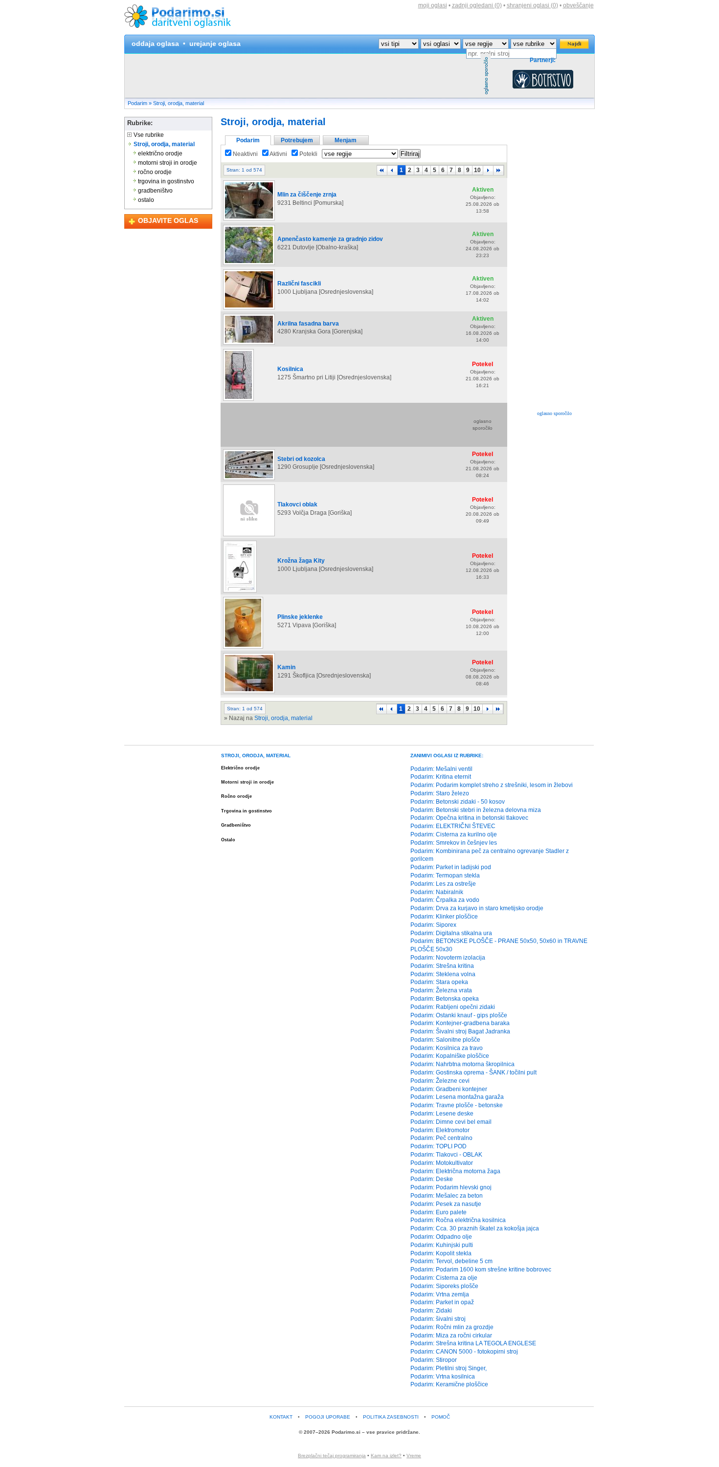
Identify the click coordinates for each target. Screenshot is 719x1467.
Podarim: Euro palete (438, 1212)
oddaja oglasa (155, 43)
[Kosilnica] (238, 400)
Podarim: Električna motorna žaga (455, 1171)
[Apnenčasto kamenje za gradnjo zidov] (249, 264)
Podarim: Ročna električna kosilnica (458, 1220)
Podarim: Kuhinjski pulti (441, 1245)
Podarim (137, 103)
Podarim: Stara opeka (439, 982)
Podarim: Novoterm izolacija (447, 957)
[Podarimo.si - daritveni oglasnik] (180, 32)
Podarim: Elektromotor (440, 1130)
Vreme (413, 1455)
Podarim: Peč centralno (441, 1138)
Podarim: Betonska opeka (444, 998)
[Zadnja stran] (498, 170)
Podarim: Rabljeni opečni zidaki (452, 1007)
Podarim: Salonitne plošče (445, 1039)
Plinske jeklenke (300, 616)
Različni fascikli (299, 283)
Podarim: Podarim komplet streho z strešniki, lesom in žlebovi (491, 785)
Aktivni (278, 154)
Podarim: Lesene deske (441, 1113)
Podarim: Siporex (433, 924)
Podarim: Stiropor (433, 1360)
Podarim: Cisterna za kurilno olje (453, 834)
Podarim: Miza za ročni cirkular (451, 1335)
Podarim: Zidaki (431, 1310)
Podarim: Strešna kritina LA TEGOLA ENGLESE (473, 1343)
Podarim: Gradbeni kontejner (448, 1089)
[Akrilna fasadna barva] (249, 344)
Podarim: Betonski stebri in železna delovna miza (475, 810)
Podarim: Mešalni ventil (441, 769)
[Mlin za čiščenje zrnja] (249, 220)
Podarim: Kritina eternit (440, 776)
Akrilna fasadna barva (308, 323)
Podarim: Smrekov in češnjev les (453, 842)
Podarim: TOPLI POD (438, 1146)
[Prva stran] (382, 170)
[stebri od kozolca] (249, 479)
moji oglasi (432, 5)
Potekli (307, 154)
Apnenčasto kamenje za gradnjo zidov (330, 239)
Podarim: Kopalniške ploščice (449, 1055)
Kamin (286, 667)
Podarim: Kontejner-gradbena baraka (460, 1023)
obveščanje (578, 5)
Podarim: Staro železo (439, 793)
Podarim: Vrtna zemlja (439, 1294)
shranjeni (532, 5)
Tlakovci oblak (297, 504)
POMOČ (440, 1417)
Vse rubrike (148, 134)
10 (477, 170)
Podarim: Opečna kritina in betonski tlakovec (469, 817)
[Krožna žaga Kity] (240, 592)
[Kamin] (249, 692)
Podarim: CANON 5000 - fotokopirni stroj (464, 1351)
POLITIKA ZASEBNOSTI (391, 1417)
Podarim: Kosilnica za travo (446, 1048)
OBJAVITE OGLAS (168, 220)
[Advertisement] (303, 76)
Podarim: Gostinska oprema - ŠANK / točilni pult (473, 1072)
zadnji (477, 5)
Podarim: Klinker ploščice (444, 916)
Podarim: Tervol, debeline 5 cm (451, 1261)
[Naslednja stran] (488, 170)
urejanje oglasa (215, 43)
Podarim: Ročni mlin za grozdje (452, 1327)
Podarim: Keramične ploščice (449, 1384)
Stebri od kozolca (301, 459)
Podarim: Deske (431, 1179)
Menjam (346, 140)
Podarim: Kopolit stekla (441, 1253)
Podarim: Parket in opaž (442, 1302)
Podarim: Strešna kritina (442, 966)
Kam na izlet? (386, 1455)
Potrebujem (297, 140)
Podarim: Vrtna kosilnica (442, 1376)
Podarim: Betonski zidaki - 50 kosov (457, 801)
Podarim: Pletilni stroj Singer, (448, 1368)
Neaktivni (244, 154)
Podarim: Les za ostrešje (443, 883)
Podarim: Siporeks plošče (444, 1286)
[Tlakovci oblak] (249, 535)
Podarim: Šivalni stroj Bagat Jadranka (460, 1031)
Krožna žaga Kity (301, 560)
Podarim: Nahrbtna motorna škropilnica (462, 1064)
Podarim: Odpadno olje (441, 1236)
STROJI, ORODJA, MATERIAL (256, 755)
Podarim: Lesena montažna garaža (457, 1097)
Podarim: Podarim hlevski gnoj (451, 1187)
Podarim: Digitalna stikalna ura (451, 933)
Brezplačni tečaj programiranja (332, 1455)
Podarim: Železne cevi (440, 1080)
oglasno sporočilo (554, 413)
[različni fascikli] (249, 309)
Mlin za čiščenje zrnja (307, 194)
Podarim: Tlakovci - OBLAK (446, 1154)
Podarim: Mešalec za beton (446, 1195)
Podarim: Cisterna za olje (443, 1277)
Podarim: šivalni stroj (438, 1318)
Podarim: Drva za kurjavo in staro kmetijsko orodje (476, 908)
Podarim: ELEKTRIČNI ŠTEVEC (452, 826)
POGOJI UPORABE (327, 1417)
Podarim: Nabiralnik (436, 892)
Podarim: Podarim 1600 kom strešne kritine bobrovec (480, 1269)
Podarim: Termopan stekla (445, 875)
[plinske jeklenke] (243, 648)
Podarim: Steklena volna (442, 974)
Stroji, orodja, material (178, 103)
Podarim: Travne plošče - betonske (456, 1105)
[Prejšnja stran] (392, 170)
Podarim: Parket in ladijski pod (450, 867)
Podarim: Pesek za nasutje (445, 1204)
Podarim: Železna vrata (441, 990)
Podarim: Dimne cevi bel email (451, 1121)
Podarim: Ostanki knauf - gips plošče (458, 1015)
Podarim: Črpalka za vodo (444, 900)
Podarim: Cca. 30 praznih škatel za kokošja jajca (474, 1228)
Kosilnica (290, 369)
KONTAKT (281, 1417)
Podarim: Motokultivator (441, 1163)
